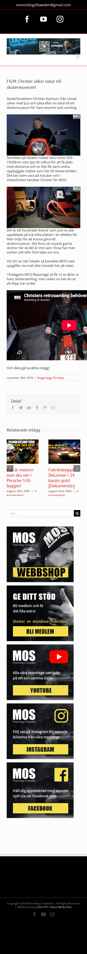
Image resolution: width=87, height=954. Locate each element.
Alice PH (42, 907)
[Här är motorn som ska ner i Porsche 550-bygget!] (23, 451)
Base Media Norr (61, 907)
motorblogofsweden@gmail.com (43, 4)
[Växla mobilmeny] (78, 57)
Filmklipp (58, 378)
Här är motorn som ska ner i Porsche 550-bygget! (20, 478)
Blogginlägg (44, 378)
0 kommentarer (21, 493)
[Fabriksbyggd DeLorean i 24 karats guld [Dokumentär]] (64, 451)
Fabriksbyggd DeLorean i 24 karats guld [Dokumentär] (61, 478)
